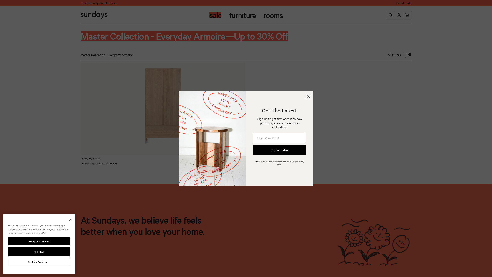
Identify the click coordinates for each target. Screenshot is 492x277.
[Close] (70, 220)
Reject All (39, 251)
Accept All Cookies (39, 241)
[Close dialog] (308, 96)
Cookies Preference (39, 262)
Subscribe (279, 150)
